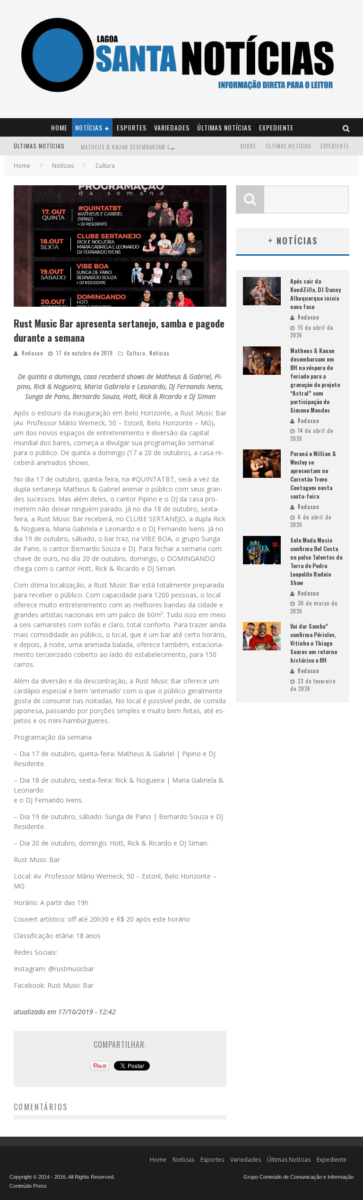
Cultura (136, 353)
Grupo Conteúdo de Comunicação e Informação (298, 1177)
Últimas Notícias (224, 127)
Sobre (248, 146)
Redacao (32, 353)
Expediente (276, 127)
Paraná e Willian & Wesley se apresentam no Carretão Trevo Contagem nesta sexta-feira (313, 474)
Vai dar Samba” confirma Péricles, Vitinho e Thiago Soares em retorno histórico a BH (313, 643)
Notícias (89, 127)
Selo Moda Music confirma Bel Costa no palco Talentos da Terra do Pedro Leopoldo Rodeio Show (316, 561)
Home (59, 127)
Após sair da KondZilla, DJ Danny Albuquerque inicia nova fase (315, 294)
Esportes (132, 127)
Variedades (172, 127)
